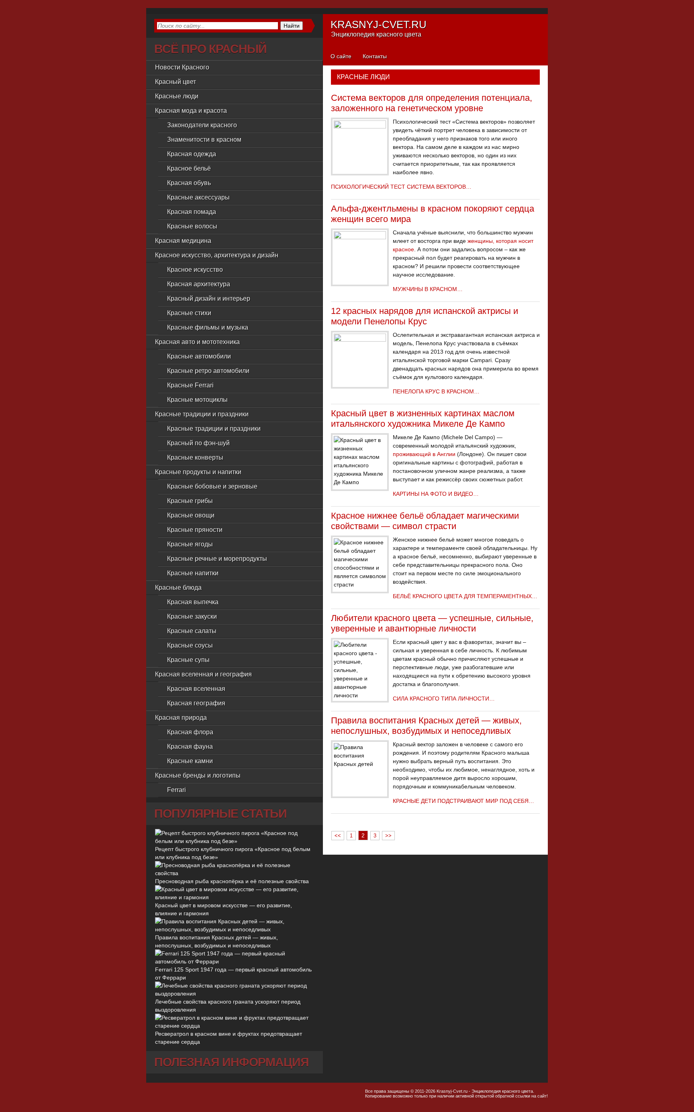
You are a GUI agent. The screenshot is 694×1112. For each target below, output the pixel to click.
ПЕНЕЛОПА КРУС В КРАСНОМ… (436, 391)
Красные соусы (190, 645)
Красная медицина (183, 240)
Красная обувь (189, 182)
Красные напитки (192, 573)
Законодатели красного (202, 125)
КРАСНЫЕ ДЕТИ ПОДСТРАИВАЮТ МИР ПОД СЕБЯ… (463, 801)
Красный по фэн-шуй (198, 443)
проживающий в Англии (424, 454)
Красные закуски (192, 616)
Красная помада (191, 211)
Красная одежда (191, 154)
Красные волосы (192, 226)
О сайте (341, 56)
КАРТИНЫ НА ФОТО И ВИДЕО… (436, 494)
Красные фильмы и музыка (207, 327)
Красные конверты (195, 457)
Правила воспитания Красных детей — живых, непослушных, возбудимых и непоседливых (426, 725)
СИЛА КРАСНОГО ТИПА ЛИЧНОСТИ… (444, 698)
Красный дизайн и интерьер (208, 298)
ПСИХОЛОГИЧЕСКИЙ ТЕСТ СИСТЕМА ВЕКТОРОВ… (401, 186)
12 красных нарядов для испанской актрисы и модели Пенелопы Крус (424, 316)
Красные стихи (189, 313)
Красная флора (190, 732)
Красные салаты (191, 630)
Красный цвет (175, 81)
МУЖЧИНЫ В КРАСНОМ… (428, 289)
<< (338, 836)
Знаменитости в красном (204, 139)
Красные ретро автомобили (208, 370)
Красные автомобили (199, 356)
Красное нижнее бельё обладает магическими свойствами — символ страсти (425, 521)
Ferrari (176, 789)
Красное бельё (189, 168)
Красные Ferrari (190, 385)
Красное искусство (195, 269)
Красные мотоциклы (197, 399)
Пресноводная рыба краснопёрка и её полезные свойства (232, 881)
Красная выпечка (192, 602)
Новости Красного (182, 67)
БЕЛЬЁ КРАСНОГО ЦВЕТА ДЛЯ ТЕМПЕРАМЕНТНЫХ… (465, 596)
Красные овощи (190, 515)
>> (388, 836)
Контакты (375, 56)
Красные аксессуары (198, 197)
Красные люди (176, 96)
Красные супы (188, 659)
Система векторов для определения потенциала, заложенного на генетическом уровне (431, 103)
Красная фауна (190, 746)
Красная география (196, 703)
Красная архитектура (198, 284)
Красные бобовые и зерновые (212, 486)
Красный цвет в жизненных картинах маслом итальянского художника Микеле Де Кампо (422, 418)
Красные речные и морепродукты (217, 558)
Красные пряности (194, 529)
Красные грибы (190, 500)
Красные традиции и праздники (214, 428)
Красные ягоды (190, 544)
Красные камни (190, 761)
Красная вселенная (196, 688)
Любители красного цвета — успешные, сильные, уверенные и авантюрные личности (432, 623)
